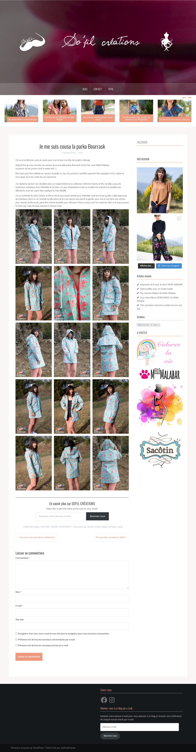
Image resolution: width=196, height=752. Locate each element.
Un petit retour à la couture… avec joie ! (175, 119)
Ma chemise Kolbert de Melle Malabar (22, 119)
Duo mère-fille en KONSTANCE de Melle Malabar (59, 118)
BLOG (85, 89)
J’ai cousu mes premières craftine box (37, 537)
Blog (37, 527)
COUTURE (45, 527)
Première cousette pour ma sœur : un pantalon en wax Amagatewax (136, 118)
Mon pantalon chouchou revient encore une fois (98, 118)
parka (120, 527)
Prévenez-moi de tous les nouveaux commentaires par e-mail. (46, 640)
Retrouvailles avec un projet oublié (156, 289)
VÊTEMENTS (65, 527)
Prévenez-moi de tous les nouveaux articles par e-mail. (43, 646)
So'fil (80, 153)
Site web (19, 620)
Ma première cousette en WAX (110, 537)
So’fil (110, 89)
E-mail (19, 606)
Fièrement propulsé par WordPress (27, 748)
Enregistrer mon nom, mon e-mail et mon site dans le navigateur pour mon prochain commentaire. (63, 634)
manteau (112, 527)
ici (56, 169)
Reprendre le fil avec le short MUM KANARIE (161, 285)
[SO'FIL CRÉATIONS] (98, 42)
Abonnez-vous (97, 516)
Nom (18, 592)
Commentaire (22, 558)
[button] (33, 236)
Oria (54, 748)
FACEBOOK (142, 142)
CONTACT (98, 89)
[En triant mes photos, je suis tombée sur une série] (160, 238)
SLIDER (54, 527)
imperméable (101, 527)
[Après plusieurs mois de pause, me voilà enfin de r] (160, 190)
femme (90, 527)
